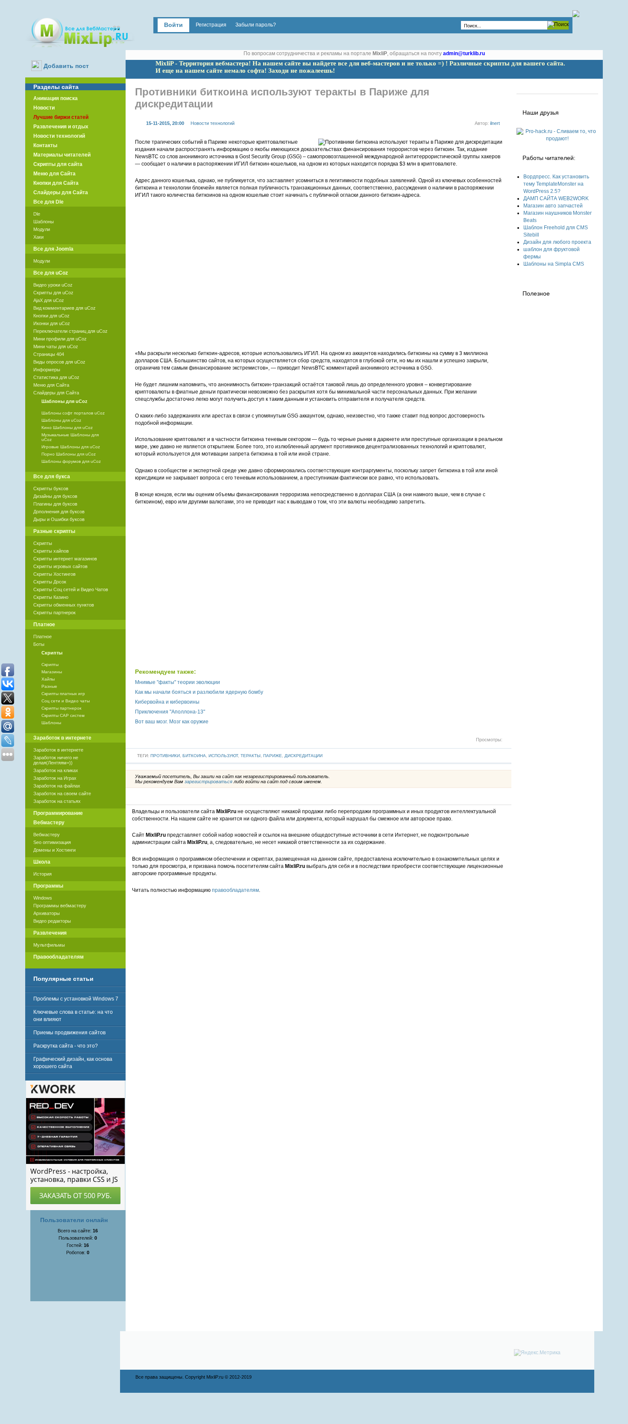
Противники (165, 755)
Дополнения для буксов (59, 511)
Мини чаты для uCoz (55, 346)
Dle (36, 213)
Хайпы (48, 679)
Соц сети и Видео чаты (65, 701)
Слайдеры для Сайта (56, 392)
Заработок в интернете (58, 749)
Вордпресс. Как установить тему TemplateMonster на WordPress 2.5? (556, 184)
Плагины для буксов (55, 503)
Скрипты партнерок (54, 612)
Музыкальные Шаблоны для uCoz (70, 437)
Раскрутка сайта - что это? (65, 1046)
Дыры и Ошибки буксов (59, 519)
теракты (251, 755)
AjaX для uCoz (48, 300)
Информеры (46, 369)
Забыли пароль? (255, 25)
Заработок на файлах (56, 785)
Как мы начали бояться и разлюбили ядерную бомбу (199, 692)
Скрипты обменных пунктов (63, 604)
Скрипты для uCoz (53, 292)
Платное (42, 636)
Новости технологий (213, 123)
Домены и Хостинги (54, 850)
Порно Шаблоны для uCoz (68, 454)
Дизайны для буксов (55, 496)
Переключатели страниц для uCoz (70, 331)
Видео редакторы (52, 921)
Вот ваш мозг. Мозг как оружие (171, 722)
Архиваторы (46, 913)
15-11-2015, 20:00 (165, 123)
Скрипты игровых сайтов (60, 566)
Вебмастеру (46, 834)
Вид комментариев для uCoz (64, 308)
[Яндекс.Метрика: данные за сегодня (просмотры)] (537, 1352)
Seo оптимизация (52, 842)
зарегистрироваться (208, 781)
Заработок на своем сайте (62, 793)
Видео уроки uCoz (53, 284)
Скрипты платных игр (63, 693)
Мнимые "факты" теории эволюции (177, 682)
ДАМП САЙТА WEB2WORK (556, 198)
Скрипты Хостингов (54, 574)
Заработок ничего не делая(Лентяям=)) (55, 760)
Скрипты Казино (50, 597)
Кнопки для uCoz (51, 315)
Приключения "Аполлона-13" (170, 712)
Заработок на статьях (57, 801)
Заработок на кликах (55, 770)
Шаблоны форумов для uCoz (71, 461)
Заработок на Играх (54, 778)
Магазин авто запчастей (553, 206)
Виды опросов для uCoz (59, 361)
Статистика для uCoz (56, 377)
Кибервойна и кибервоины (167, 702)
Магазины (51, 671)
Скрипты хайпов (51, 551)
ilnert (495, 123)
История (42, 873)
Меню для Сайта (51, 385)
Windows (42, 897)
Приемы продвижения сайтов (69, 1033)
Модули (41, 229)
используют (223, 755)
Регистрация (211, 25)
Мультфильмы (49, 944)
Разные (49, 686)
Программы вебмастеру (59, 905)
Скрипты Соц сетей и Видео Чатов (70, 589)
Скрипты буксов (50, 488)
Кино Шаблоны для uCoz (67, 427)
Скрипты (42, 543)
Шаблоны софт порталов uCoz (73, 413)
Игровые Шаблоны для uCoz (70, 446)
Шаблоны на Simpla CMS (553, 264)
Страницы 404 (48, 354)
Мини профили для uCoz (60, 338)
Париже (272, 755)
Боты (38, 644)
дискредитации (304, 755)
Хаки (38, 237)
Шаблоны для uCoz (61, 420)
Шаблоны (43, 221)
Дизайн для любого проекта (557, 242)
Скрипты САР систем (63, 715)
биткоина (194, 755)
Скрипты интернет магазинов (65, 558)
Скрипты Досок (49, 581)
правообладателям (235, 890)
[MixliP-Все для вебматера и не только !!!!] (80, 31)
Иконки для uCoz (51, 323)
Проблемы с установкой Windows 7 (75, 999)
